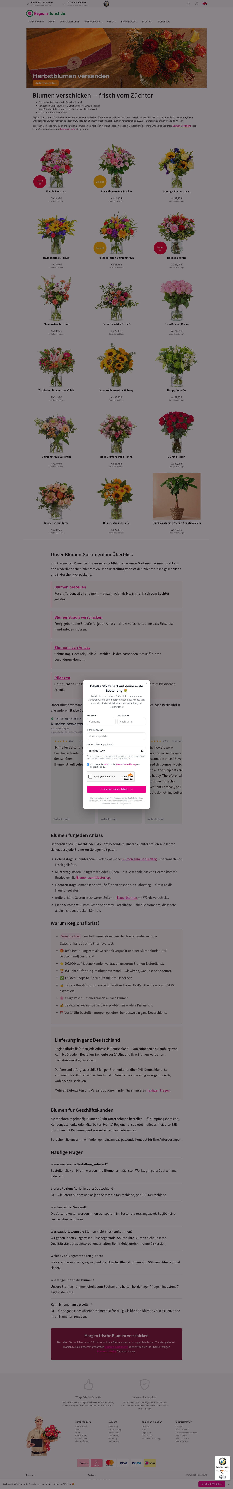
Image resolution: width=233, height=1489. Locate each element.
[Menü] (228, 1458)
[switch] (222, 1477)
